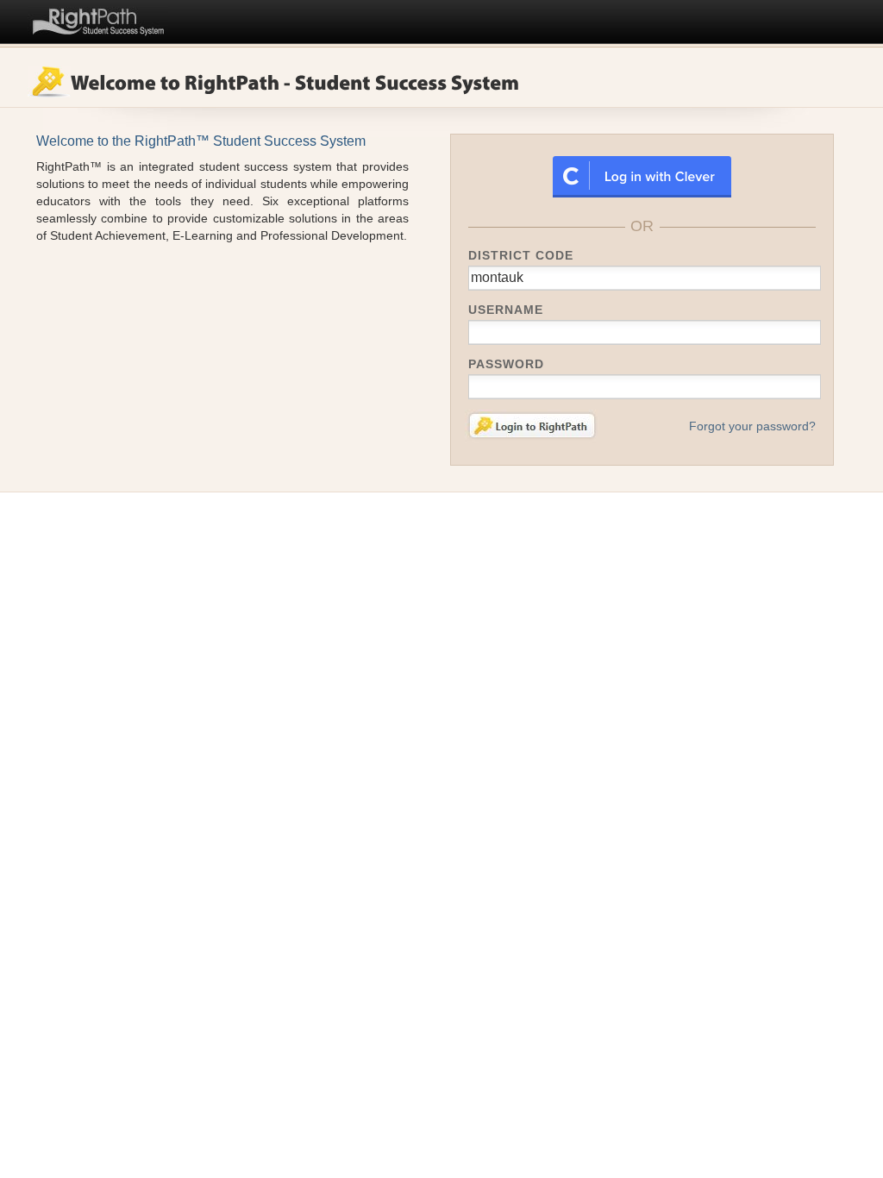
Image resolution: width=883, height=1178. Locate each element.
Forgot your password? (752, 426)
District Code (520, 255)
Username (505, 309)
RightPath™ (99, 18)
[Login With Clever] (642, 176)
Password (506, 364)
